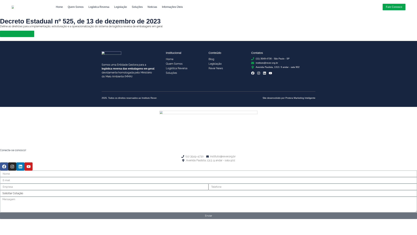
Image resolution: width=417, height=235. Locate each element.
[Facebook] (252, 73)
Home (59, 7)
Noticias (152, 7)
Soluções (137, 7)
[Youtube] (270, 73)
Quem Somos (76, 7)
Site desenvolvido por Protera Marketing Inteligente (289, 98)
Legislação (120, 7)
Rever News (215, 68)
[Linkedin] (264, 73)
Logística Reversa (98, 7)
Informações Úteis (172, 7)
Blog (211, 59)
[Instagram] (258, 73)
